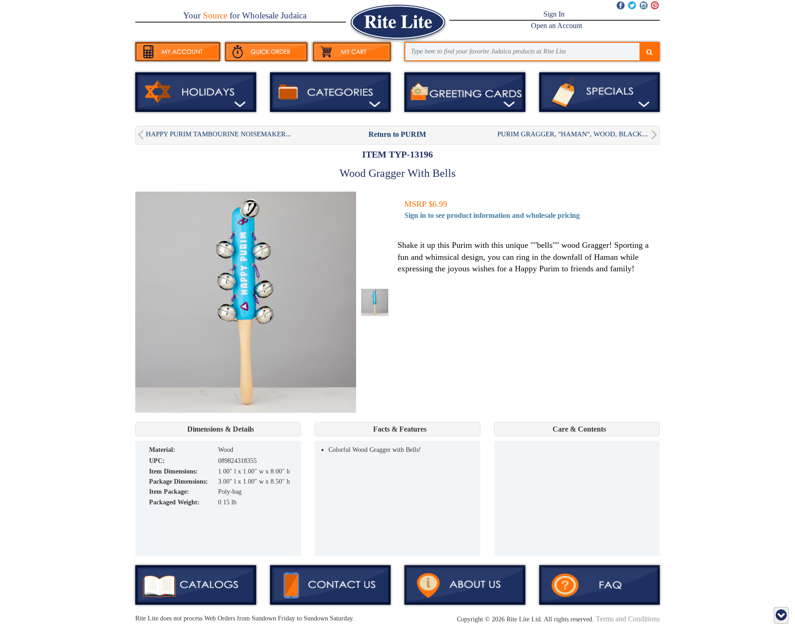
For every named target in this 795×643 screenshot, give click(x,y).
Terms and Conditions (628, 619)
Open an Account (556, 25)
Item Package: (169, 491)
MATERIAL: (162, 449)
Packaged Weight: (174, 502)
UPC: (157, 460)
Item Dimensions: (173, 471)
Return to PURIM (397, 134)
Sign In (554, 14)
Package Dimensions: (178, 481)
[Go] (649, 52)
